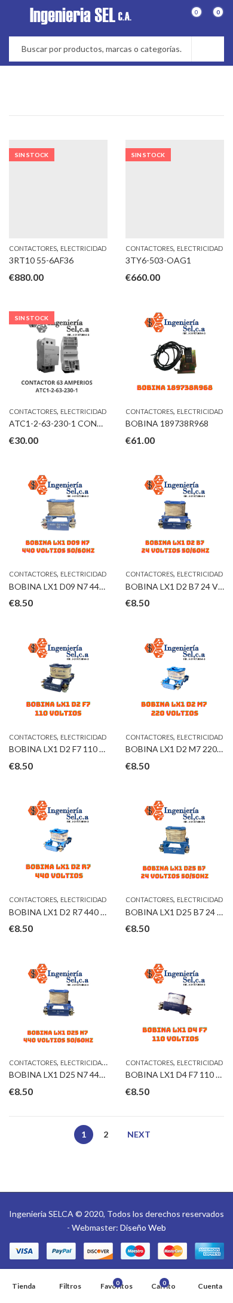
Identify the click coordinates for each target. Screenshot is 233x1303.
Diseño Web (143, 1227)
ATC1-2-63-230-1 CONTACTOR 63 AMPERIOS (99, 423)
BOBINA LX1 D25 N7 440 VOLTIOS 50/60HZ (94, 1074)
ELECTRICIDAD (83, 248)
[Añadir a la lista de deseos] (98, 150)
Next (139, 1134)
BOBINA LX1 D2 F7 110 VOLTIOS (73, 749)
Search (208, 49)
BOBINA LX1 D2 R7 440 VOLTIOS (73, 912)
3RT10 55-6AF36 (41, 260)
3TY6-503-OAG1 (158, 260)
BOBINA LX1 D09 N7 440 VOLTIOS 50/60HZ (94, 586)
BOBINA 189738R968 (167, 423)
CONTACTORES (33, 248)
